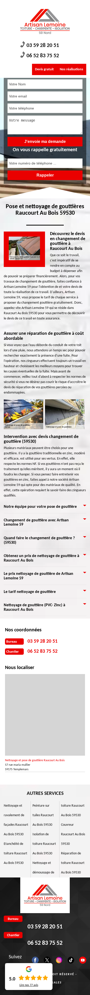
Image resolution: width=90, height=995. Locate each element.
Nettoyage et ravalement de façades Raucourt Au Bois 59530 (16, 820)
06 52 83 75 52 (42, 56)
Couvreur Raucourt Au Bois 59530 (73, 834)
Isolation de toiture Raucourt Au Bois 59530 (44, 844)
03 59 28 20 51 (42, 45)
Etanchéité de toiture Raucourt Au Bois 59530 (15, 853)
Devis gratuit (44, 69)
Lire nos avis (29, 985)
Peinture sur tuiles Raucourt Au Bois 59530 (43, 815)
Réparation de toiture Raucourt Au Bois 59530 (72, 863)
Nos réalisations (71, 69)
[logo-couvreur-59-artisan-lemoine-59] (45, 22)
